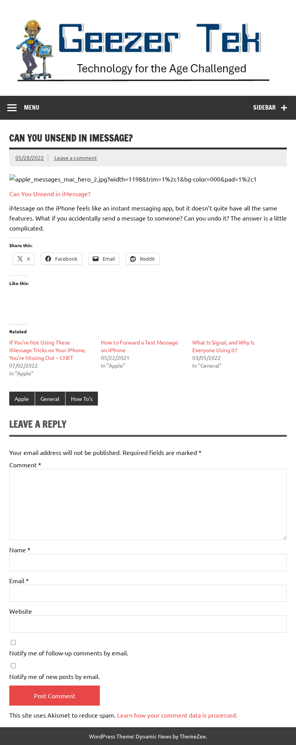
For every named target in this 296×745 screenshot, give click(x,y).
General (49, 398)
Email (19, 580)
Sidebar (264, 107)
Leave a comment (75, 157)
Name (19, 549)
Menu (31, 107)
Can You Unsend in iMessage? (49, 193)
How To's (81, 398)
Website (20, 611)
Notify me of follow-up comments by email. (68, 653)
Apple (22, 398)
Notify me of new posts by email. (54, 676)
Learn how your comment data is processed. (177, 715)
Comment (25, 465)
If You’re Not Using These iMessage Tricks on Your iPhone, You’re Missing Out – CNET (47, 350)
